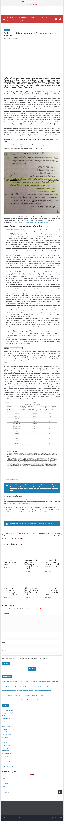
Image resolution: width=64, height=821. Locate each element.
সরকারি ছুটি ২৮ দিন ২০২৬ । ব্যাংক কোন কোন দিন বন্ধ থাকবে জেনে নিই (46, 534)
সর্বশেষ (30, 21)
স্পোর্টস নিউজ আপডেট (7, 767)
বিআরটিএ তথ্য (5, 750)
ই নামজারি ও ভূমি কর (7, 718)
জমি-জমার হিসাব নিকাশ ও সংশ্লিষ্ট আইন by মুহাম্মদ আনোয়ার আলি (33, 222)
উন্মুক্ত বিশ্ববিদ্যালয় (6, 724)
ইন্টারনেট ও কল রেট (34, 17)
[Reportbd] (4, 19)
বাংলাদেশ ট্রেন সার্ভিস (7, 748)
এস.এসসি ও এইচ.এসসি (7, 726)
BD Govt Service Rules (8, 710)
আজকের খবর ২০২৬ (7, 715)
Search (60, 792)
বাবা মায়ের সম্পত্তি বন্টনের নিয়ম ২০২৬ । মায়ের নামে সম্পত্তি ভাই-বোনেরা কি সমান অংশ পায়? (52, 564)
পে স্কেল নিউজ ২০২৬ (7, 745)
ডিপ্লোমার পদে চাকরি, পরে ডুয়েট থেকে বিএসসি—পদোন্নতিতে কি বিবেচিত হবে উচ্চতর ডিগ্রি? (23, 695)
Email (4, 642)
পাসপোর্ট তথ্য (5, 742)
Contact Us (5, 781)
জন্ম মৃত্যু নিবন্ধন (21, 21)
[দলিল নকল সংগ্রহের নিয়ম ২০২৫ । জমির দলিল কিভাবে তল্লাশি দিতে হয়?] (52, 577)
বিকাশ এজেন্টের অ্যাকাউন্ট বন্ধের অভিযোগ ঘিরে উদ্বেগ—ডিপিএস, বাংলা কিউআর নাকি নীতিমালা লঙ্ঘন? (25, 686)
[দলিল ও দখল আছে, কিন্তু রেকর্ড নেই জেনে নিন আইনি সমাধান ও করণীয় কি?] (32, 577)
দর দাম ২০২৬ (5, 740)
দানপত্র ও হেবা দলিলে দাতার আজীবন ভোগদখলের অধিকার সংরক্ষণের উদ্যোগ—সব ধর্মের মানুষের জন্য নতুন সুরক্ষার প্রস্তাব (30, 681)
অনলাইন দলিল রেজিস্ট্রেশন (8, 713)
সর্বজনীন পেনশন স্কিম (7, 764)
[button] (15, 17)
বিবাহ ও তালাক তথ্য (6, 753)
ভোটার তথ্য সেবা (6, 761)
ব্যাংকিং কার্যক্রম (45, 17)
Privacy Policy (5, 786)
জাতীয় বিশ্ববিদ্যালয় (22, 17)
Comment (5, 613)
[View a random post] (60, 19)
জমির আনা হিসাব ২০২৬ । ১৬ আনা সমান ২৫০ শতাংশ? (11, 562)
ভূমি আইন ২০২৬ (10, 17)
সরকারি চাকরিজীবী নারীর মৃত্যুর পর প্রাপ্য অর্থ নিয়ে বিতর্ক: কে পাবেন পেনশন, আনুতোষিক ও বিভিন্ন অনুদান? (26, 690)
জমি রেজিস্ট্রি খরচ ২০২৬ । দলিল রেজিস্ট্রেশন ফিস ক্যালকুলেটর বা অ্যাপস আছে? (16, 534)
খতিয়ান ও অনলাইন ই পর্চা (8, 729)
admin (13, 38)
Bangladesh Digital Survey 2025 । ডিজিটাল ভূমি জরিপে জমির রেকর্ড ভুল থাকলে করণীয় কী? (31, 564)
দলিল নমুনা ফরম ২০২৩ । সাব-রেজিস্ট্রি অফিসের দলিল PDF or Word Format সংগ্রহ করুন (31, 523)
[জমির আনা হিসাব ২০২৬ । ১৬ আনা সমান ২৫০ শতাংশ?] (11, 548)
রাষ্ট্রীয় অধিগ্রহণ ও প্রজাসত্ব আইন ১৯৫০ (47, 91)
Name (4, 635)
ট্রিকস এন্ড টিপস (10, 21)
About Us (4, 778)
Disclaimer (5, 783)
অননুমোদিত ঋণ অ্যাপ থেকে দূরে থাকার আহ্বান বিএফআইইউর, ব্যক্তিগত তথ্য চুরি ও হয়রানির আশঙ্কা (24, 700)
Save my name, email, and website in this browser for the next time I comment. (26, 658)
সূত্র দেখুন (31, 503)
